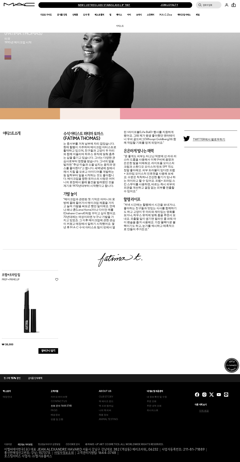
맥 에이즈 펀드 (106, 401)
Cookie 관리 (73, 444)
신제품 (75, 15)
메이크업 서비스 (184, 15)
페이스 (119, 15)
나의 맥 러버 (105, 410)
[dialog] (23, 275)
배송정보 (55, 415)
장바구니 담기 (48, 350)
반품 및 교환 (57, 419)
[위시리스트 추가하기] (56, 279)
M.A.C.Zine (166, 15)
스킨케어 (150, 15)
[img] (30, 310)
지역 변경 (204, 411)
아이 (129, 15)
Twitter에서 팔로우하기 (209, 139)
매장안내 (7, 397)
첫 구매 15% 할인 (12, 378)
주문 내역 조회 (154, 406)
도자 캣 (86, 15)
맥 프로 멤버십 (106, 406)
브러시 (139, 15)
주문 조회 (152, 401)
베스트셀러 (99, 15)
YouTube (219, 394)
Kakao (226, 394)
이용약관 (8, 444)
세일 (198, 15)
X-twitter (211, 394)
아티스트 (120, 26)
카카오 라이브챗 (59, 397)
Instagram (204, 394)
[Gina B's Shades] (7, 54)
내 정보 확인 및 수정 (157, 397)
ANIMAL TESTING (108, 419)
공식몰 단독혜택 (35, 378)
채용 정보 (104, 415)
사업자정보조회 (64, 453)
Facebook (197, 394)
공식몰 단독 (62, 15)
